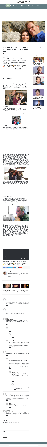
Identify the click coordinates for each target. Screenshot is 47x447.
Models (22, 5)
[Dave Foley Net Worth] (38, 70)
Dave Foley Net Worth (36, 74)
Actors (11, 5)
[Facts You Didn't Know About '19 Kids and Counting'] (38, 60)
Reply (7, 305)
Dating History (4, 5)
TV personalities (15, 5)
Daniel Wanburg (10, 271)
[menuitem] (4, 8)
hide (19, 68)
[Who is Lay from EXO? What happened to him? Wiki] (38, 103)
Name (4, 431)
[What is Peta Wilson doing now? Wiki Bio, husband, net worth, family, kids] (7, 286)
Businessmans (25, 5)
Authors (32, 5)
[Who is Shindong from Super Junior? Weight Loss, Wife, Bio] (38, 92)
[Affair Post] (23, 2)
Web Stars (29, 5)
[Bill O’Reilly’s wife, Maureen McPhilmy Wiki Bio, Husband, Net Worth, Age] (25, 286)
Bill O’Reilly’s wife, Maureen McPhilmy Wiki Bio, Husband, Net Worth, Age (25, 290)
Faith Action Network (12, 258)
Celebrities (8, 5)
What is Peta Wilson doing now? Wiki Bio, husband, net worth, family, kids (6, 290)
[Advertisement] (23, 15)
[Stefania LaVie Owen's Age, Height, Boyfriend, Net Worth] (38, 50)
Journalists (19, 5)
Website (18, 434)
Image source (16, 105)
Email (4, 434)
